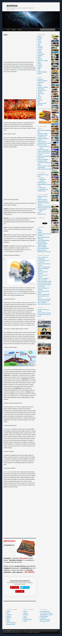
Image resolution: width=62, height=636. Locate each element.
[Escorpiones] (55, 94)
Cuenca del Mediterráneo (43, 240)
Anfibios (40, 36)
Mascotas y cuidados (45, 619)
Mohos (39, 57)
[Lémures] (55, 125)
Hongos (39, 51)
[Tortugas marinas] (55, 196)
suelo (18, 395)
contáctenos (22, 632)
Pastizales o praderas (43, 87)
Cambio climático (42, 141)
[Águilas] (55, 39)
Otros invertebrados (11, 622)
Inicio (8, 29)
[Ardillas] (55, 46)
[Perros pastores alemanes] (55, 226)
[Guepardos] (55, 104)
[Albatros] (55, 41)
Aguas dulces (41, 88)
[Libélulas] (55, 134)
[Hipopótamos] (55, 113)
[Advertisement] (20, 48)
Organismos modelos (43, 60)
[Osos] (55, 168)
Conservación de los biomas (44, 143)
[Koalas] (55, 120)
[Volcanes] (44, 338)
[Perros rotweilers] (55, 230)
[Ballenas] (55, 53)
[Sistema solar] (44, 335)
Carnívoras (26, 614)
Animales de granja (42, 72)
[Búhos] (55, 55)
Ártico (39, 229)
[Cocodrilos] (55, 76)
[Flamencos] (55, 97)
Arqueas (40, 42)
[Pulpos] (55, 178)
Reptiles (40, 67)
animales (6, 251)
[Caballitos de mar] (55, 60)
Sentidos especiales (42, 199)
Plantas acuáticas (27, 619)
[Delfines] (55, 85)
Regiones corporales (42, 201)
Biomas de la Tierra (42, 145)
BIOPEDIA (12, 5)
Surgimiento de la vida (43, 174)
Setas (39, 68)
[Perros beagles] (55, 209)
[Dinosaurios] (55, 88)
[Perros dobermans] (55, 216)
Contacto (14, 29)
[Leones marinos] (55, 127)
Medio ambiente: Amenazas (44, 169)
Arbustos (25, 613)
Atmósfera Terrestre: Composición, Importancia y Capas (44, 162)
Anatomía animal (42, 214)
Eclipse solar (42, 187)
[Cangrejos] (55, 67)
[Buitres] (55, 57)
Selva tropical (41, 93)
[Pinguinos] (55, 175)
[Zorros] (55, 201)
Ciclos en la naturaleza (43, 159)
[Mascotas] (44, 350)
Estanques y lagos (42, 103)
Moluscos (40, 59)
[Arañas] (55, 44)
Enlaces (20, 29)
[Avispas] (55, 51)
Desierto (40, 97)
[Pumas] (55, 180)
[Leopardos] (55, 131)
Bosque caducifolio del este (44, 234)
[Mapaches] (55, 145)
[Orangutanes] (55, 161)
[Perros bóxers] (55, 212)
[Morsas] (55, 155)
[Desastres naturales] (44, 327)
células (18, 69)
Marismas (40, 100)
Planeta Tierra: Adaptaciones (44, 156)
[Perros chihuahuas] (55, 214)
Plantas (39, 63)
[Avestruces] (55, 48)
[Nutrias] (55, 159)
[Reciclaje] (44, 331)
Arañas (39, 39)
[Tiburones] (55, 191)
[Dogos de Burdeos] (55, 219)
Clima (39, 176)
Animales (40, 38)
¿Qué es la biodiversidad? (44, 267)
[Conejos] (55, 81)
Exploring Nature (44, 616)
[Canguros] (55, 69)
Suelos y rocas (41, 157)
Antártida (14, 238)
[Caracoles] (55, 71)
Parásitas (25, 618)
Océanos (40, 85)
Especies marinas (11, 624)
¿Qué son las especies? (43, 278)
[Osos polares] (55, 171)
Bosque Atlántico (42, 242)
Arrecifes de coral (42, 90)
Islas (39, 101)
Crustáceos (40, 47)
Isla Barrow (40, 235)
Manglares (40, 105)
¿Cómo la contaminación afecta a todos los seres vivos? (44, 296)
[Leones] (55, 129)
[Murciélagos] (55, 157)
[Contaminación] (44, 324)
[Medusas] (55, 150)
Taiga (39, 95)
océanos (13, 218)
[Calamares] (55, 64)
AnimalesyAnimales (45, 611)
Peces (39, 62)
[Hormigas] (55, 115)
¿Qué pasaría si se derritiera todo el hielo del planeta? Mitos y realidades (44, 300)
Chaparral (40, 92)
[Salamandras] (55, 187)
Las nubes (41, 178)
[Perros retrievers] (55, 228)
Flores (24, 616)
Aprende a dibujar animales (44, 313)
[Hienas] (55, 111)
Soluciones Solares (44, 621)
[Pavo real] (55, 173)
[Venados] (55, 198)
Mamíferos (40, 55)
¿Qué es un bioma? (42, 280)
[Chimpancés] (55, 74)
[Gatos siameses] (55, 223)
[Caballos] (55, 62)
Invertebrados (41, 54)
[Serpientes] (55, 189)
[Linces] (55, 136)
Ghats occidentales (42, 246)
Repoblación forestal (42, 133)
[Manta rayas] (55, 143)
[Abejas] (55, 37)
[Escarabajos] (55, 92)
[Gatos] (44, 346)
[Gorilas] (55, 101)
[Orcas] (55, 164)
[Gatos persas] (55, 221)
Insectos (40, 52)
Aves (39, 44)
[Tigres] (55, 194)
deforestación (8, 429)
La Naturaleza (43, 618)
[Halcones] (55, 106)
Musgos (39, 73)
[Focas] (55, 99)
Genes (39, 212)
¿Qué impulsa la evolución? (44, 304)
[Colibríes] (55, 78)
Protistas (40, 65)
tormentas (18, 293)
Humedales (40, 79)
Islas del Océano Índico (43, 248)
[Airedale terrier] (55, 207)
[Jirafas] (55, 118)
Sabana (39, 84)
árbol (22, 68)
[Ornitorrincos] (55, 166)
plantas (27, 249)
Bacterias (40, 46)
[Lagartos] (55, 122)
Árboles (39, 41)
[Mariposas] (55, 148)
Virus (39, 70)
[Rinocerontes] (55, 185)
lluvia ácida (8, 472)
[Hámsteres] (55, 108)
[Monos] (55, 152)
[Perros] (44, 354)
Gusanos (40, 49)
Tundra (39, 98)
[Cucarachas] (55, 83)
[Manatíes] (55, 141)
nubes (15, 291)
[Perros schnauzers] (55, 232)
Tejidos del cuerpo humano (44, 206)
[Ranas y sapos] (55, 182)
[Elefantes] (55, 90)
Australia (40, 232)
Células (41, 211)
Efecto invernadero (42, 182)
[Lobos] (55, 138)
